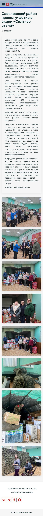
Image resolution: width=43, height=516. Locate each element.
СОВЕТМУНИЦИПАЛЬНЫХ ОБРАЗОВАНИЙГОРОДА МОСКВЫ (18, 4)
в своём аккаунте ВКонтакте (21, 69)
